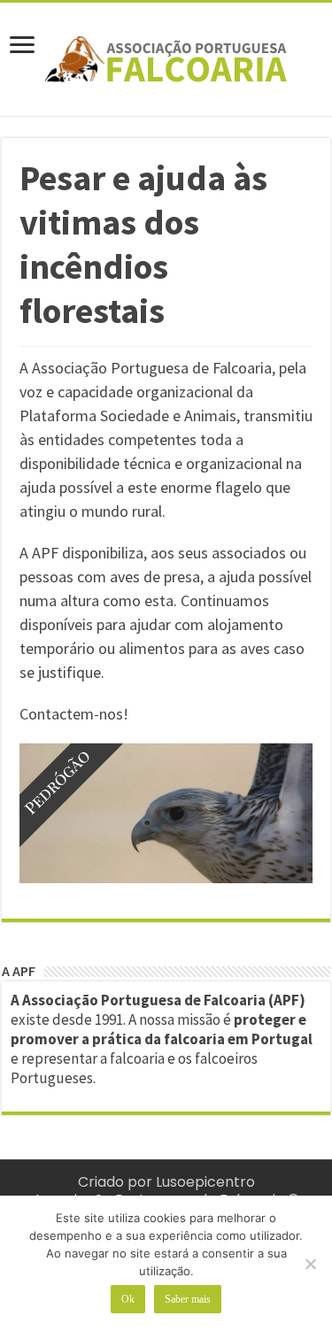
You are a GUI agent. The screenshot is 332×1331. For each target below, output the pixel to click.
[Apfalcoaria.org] (166, 56)
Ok (128, 1299)
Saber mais (188, 1299)
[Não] (310, 1264)
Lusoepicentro (205, 1182)
